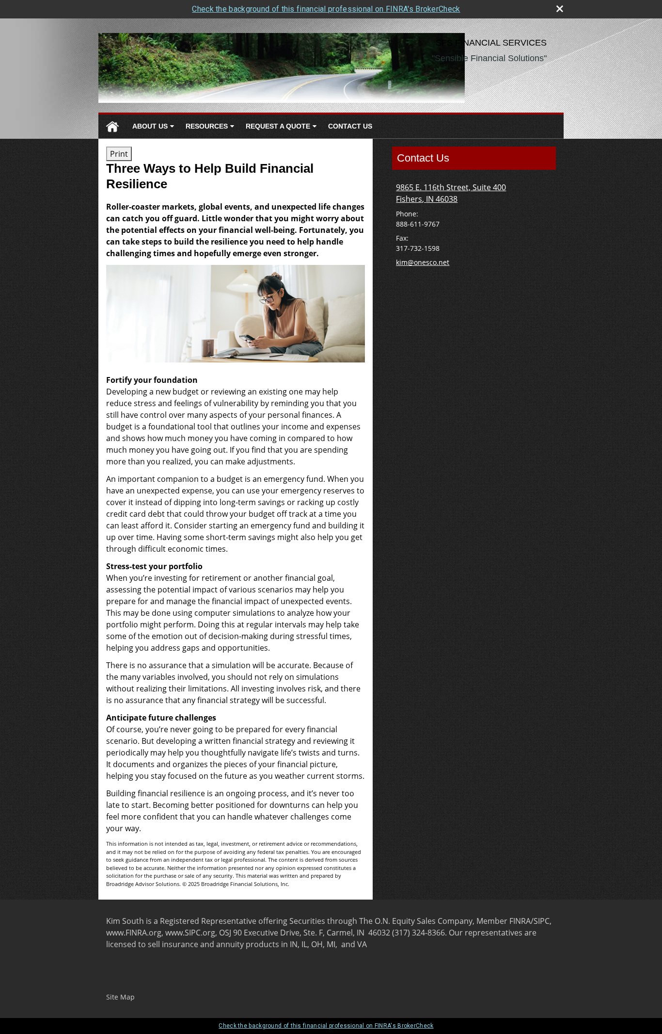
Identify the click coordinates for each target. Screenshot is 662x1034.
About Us (150, 126)
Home (112, 126)
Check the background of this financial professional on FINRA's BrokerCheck (326, 9)
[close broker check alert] (560, 9)
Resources (207, 126)
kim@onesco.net (422, 262)
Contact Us (350, 126)
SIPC (542, 921)
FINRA (520, 921)
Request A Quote (278, 126)
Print (119, 153)
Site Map (120, 996)
